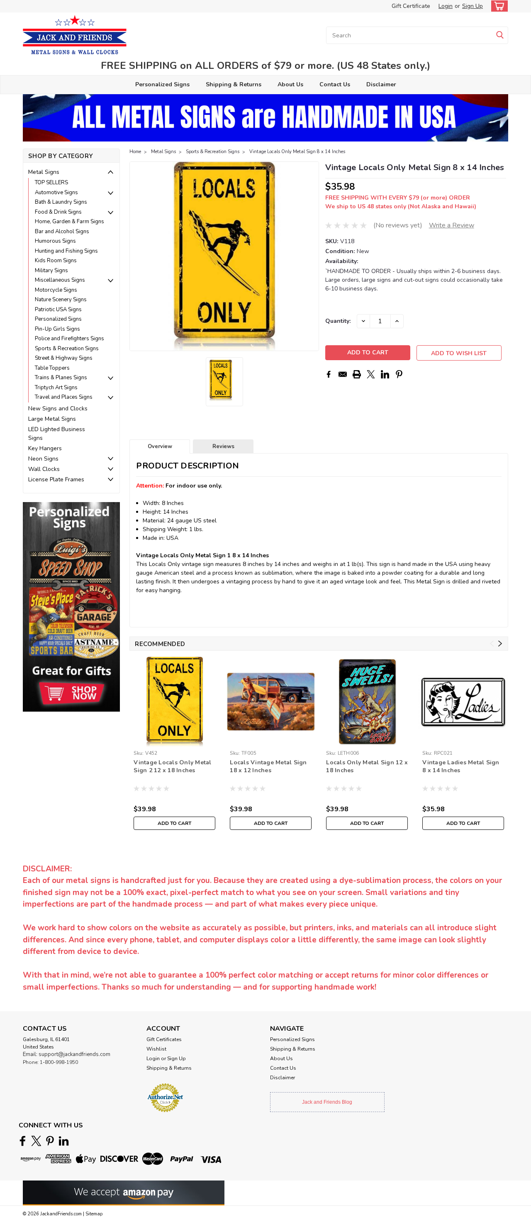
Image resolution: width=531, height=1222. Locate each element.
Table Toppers (52, 368)
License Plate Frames (56, 479)
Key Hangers (45, 448)
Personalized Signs (162, 84)
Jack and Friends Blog (327, 1102)
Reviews (223, 446)
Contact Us (334, 84)
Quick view (270, 740)
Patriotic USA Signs (58, 309)
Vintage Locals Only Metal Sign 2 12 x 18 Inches (172, 766)
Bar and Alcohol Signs (62, 231)
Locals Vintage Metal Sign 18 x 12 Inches (268, 766)
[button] (71, 606)
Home (135, 152)
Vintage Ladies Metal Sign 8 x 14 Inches (460, 766)
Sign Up (472, 6)
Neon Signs (43, 459)
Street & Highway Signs (64, 358)
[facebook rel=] (22, 1141)
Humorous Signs (55, 241)
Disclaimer (381, 84)
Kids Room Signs (56, 260)
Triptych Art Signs (56, 387)
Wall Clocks (44, 469)
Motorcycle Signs (56, 290)
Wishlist (156, 1049)
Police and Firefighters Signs (69, 338)
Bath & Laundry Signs (61, 202)
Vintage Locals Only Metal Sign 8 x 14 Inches (297, 152)
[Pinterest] (399, 374)
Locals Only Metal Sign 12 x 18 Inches (367, 766)
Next (311, 256)
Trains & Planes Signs (61, 377)
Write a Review (451, 225)
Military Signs (51, 270)
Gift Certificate (411, 6)
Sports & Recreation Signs (67, 348)
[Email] (343, 374)
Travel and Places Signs (64, 397)
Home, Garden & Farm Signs (69, 221)
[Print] (357, 374)
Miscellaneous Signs (60, 280)
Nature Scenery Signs (61, 299)
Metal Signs (43, 172)
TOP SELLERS (51, 182)
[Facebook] (328, 374)
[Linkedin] (385, 374)
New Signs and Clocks (58, 408)
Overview (160, 446)
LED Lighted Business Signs (56, 433)
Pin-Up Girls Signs (57, 329)
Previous (136, 256)
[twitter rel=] (36, 1141)
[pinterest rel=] (50, 1141)
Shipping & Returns (233, 84)
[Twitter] (371, 374)
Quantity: (338, 321)
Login (445, 6)
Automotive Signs (56, 192)
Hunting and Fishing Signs (66, 251)
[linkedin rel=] (63, 1141)
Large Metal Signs (52, 419)
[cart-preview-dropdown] (497, 6)
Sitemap (93, 1214)
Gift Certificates (164, 1039)
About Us (290, 84)
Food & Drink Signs (58, 212)
